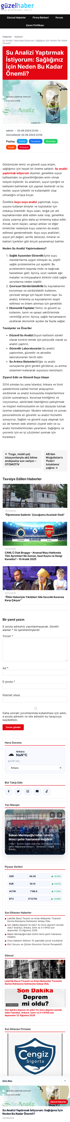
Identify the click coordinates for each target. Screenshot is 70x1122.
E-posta (9, 681)
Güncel (18, 36)
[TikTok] (47, 791)
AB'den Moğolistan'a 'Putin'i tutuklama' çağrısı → (54, 460)
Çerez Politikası (35, 25)
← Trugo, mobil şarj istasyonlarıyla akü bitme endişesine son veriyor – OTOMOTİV (21, 459)
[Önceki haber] (52, 815)
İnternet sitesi (11, 695)
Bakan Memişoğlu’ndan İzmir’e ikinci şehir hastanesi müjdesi (34, 935)
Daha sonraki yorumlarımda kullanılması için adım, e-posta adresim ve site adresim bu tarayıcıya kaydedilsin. (35, 716)
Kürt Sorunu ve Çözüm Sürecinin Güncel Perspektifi (34, 944)
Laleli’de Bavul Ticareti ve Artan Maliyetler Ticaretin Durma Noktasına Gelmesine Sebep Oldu (34, 919)
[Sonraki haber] (60, 815)
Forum (59, 17)
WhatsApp (51, 141)
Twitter (22, 141)
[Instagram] (28, 791)
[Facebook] (9, 791)
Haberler (7, 36)
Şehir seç (14, 761)
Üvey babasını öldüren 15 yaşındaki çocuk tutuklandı (35, 940)
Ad (5, 668)
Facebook (35, 141)
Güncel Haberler (16, 17)
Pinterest (24, 147)
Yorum (8, 636)
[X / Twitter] (18, 791)
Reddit (11, 147)
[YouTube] (37, 791)
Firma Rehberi (41, 17)
